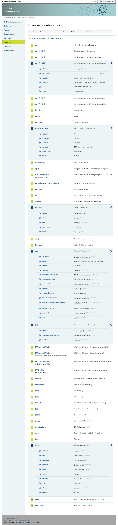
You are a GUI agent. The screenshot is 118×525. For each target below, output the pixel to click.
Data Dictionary (21, 17)
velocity (44, 488)
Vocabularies (9, 42)
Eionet (13, 17)
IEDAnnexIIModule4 (44, 362)
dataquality (40, 163)
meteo (44, 474)
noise (37, 421)
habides (38, 245)
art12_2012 (40, 51)
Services (7, 46)
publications (40, 427)
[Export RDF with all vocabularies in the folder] (111, 63)
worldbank (39, 505)
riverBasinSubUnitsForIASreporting (54, 302)
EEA (13, 1)
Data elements (9, 34)
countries (45, 78)
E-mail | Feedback (11, 518)
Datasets (7, 26)
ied (36, 325)
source (44, 222)
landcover (39, 385)
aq (36, 45)
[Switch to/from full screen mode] (102, 1)
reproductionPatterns (49, 298)
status (44, 156)
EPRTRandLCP (42, 175)
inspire (38, 379)
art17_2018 (40, 104)
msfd (37, 415)
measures (45, 270)
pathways (45, 288)
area (43, 455)
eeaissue (45, 147)
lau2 (37, 397)
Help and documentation (13, 22)
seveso (38, 433)
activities (45, 69)
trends (44, 91)
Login (95, 1)
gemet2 (38, 207)
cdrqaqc (44, 261)
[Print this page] (99, 1)
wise (37, 499)
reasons (44, 87)
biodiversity (40, 110)
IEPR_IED (39, 370)
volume (44, 492)
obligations (46, 151)
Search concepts (55, 38)
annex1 (44, 330)
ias (36, 251)
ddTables (45, 143)
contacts (45, 134)
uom (37, 445)
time (43, 483)
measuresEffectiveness (50, 274)
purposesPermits (48, 293)
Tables (6, 30)
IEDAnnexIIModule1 (44, 347)
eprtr (37, 169)
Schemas (7, 38)
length (44, 469)
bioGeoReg (46, 257)
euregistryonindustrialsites (47, 183)
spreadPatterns (47, 313)
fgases (38, 201)
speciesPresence (48, 308)
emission (45, 465)
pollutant (45, 340)
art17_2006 (40, 63)
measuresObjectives (49, 284)
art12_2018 (40, 57)
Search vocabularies (38, 38)
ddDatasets (45, 138)
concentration (46, 460)
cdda (37, 116)
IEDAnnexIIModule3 (44, 353)
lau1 (37, 391)
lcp (36, 409)
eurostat (39, 189)
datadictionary (41, 128)
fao (36, 195)
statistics (45, 478)
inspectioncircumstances (50, 335)
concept (44, 213)
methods (45, 82)
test (36, 439)
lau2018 (38, 403)
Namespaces (9, 50)
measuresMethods (48, 279)
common (39, 122)
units (43, 318)
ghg (37, 239)
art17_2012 (40, 98)
